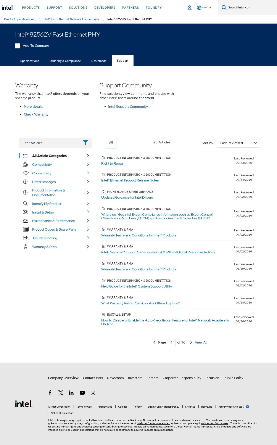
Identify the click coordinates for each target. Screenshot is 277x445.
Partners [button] (130, 8)
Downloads (98, 61)
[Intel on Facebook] (50, 393)
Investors (135, 378)
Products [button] (31, 8)
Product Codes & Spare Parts (54, 229)
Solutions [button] (78, 8)
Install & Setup (43, 212)
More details (33, 106)
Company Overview (63, 378)
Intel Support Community (128, 106)
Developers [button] (104, 8)
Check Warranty (36, 114)
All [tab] (111, 142)
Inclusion (212, 378)
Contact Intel (93, 378)
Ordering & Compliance (65, 61)
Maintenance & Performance (53, 220)
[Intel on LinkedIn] (71, 393)
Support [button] (54, 8)
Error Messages (44, 182)
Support (122, 61)
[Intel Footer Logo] (23, 403)
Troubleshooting (44, 238)
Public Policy (233, 378)
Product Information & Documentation (48, 192)
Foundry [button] (154, 8)
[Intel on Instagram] (93, 393)
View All (201, 342)
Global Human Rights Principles (194, 426)
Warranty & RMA (44, 246)
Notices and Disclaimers (214, 423)
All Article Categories (49, 156)
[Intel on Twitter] (60, 393)
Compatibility (42, 164)
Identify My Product (46, 203)
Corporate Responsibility (182, 378)
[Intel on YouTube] (82, 393)
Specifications (29, 61)
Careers (152, 378)
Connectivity (41, 173)
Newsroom (115, 378)
